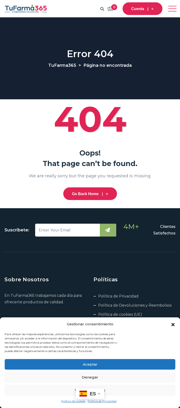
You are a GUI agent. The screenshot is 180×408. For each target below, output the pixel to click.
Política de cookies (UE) (120, 314)
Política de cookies (73, 401)
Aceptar (90, 364)
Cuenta (137, 9)
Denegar (90, 377)
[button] (173, 324)
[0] (110, 9)
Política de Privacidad (102, 401)
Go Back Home (85, 194)
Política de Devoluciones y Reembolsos (135, 305)
